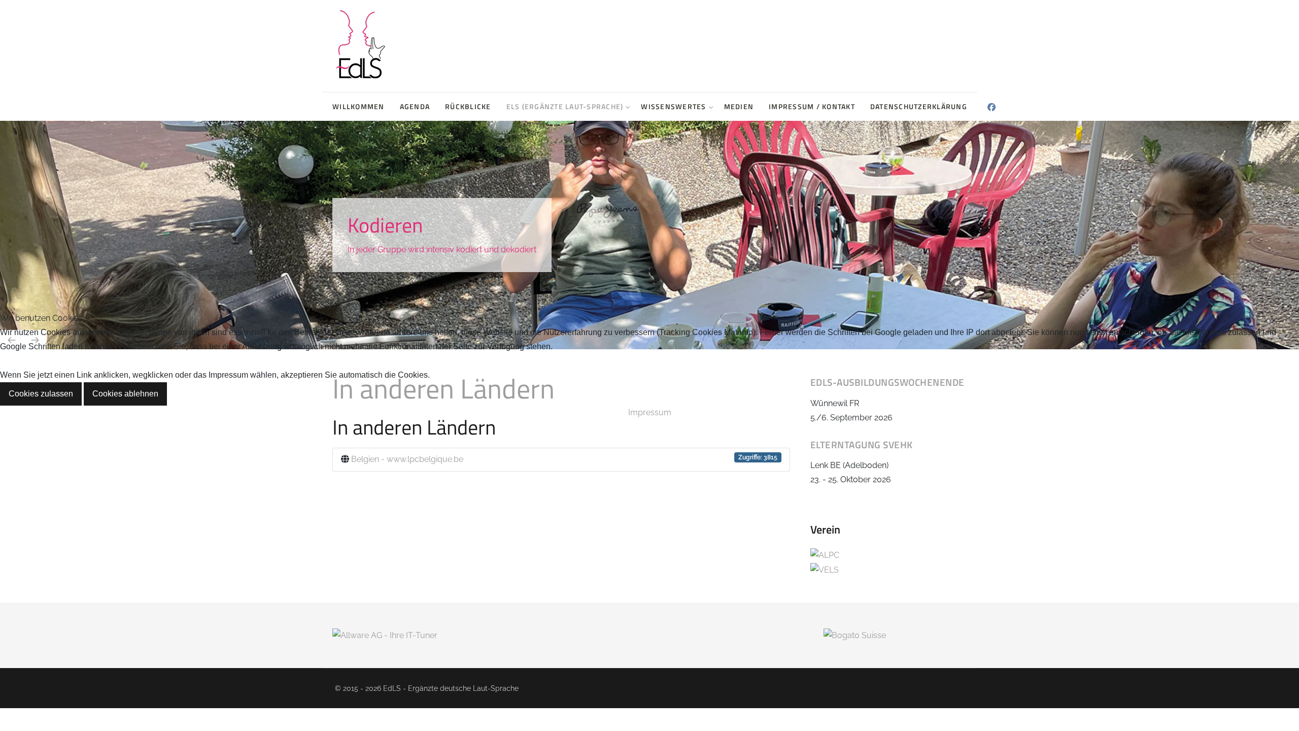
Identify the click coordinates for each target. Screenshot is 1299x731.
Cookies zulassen (41, 393)
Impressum (649, 412)
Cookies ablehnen (125, 393)
